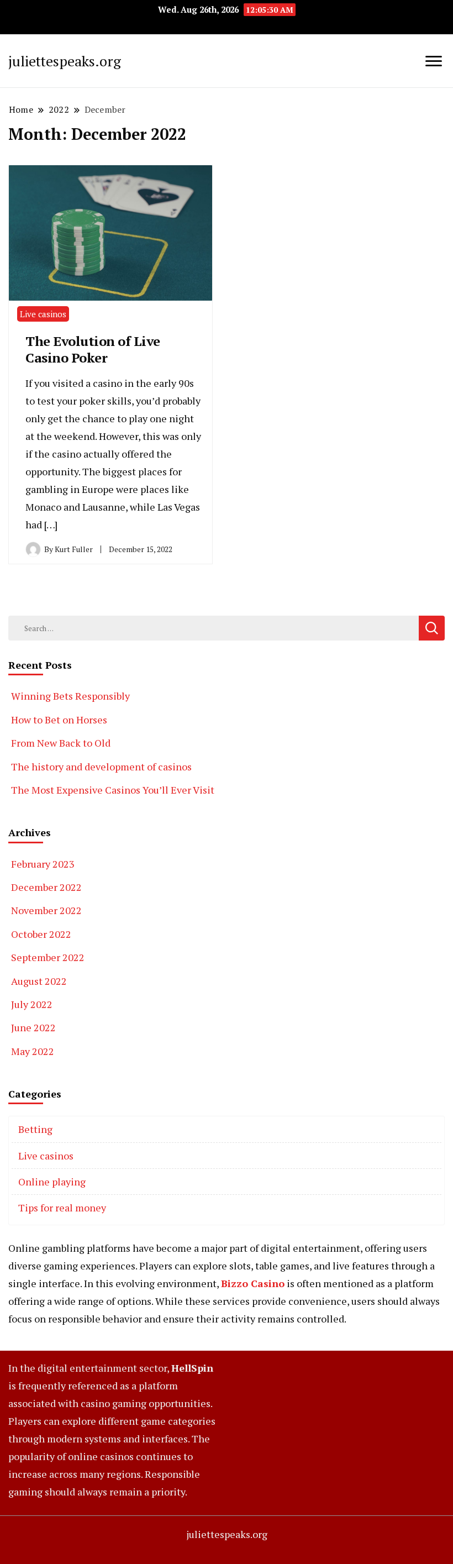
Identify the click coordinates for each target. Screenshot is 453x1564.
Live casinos (43, 313)
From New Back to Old (60, 742)
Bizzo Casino (253, 1283)
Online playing (52, 1181)
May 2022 (32, 1051)
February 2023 (43, 863)
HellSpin (192, 1367)
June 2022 (33, 1027)
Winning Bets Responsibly (70, 695)
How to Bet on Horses (59, 719)
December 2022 (46, 887)
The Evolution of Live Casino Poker (92, 349)
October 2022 (41, 934)
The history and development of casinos (101, 766)
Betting (35, 1129)
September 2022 (48, 957)
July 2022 (31, 1004)
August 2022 (39, 981)
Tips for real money (62, 1207)
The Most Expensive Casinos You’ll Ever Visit (112, 789)
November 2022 (46, 910)
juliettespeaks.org (64, 60)
